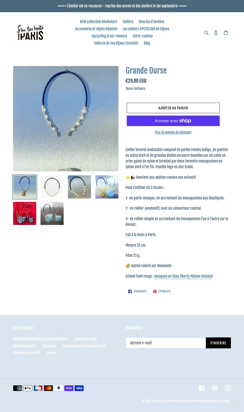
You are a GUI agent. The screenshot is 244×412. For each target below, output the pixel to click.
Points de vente (24, 346)
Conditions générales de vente (84, 346)
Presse (51, 353)
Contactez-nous (86, 339)
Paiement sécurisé (26, 353)
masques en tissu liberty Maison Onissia (182, 276)
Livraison (49, 346)
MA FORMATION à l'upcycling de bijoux (40, 339)
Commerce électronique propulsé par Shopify (204, 401)
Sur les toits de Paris (164, 401)
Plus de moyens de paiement (173, 132)
